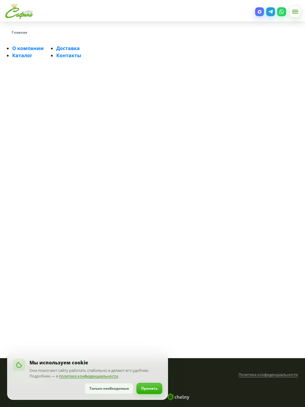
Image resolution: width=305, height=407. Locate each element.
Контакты (68, 55)
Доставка (68, 48)
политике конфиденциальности (88, 376)
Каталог (22, 55)
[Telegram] (270, 11)
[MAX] (259, 11)
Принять (149, 388)
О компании (28, 48)
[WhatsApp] (281, 11)
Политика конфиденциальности (268, 374)
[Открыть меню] (295, 11)
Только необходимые (109, 388)
